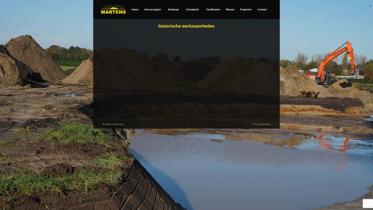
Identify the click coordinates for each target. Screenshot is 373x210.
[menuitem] (135, 9)
